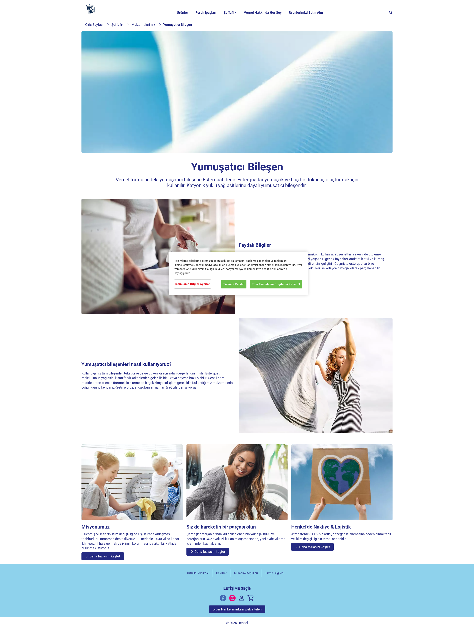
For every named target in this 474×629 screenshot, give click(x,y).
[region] (238, 273)
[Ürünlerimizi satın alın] (251, 598)
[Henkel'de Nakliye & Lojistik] (342, 503)
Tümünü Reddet (234, 284)
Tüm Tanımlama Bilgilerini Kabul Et (276, 284)
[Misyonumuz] (132, 503)
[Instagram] (232, 598)
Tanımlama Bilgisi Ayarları (192, 284)
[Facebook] (223, 598)
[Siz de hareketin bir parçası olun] (237, 503)
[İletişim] (241, 598)
